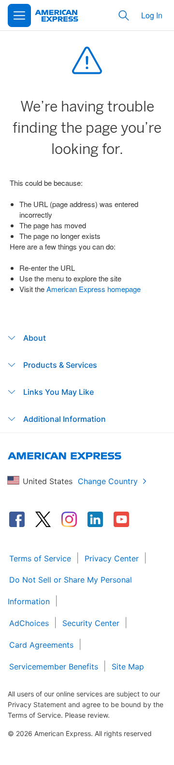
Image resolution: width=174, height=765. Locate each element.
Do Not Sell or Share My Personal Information (70, 590)
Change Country (108, 481)
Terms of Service (40, 558)
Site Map (128, 666)
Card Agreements (41, 645)
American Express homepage (93, 289)
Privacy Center (112, 558)
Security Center (90, 623)
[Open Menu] (19, 15)
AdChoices (29, 623)
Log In (151, 15)
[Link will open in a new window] (17, 519)
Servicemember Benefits (53, 666)
